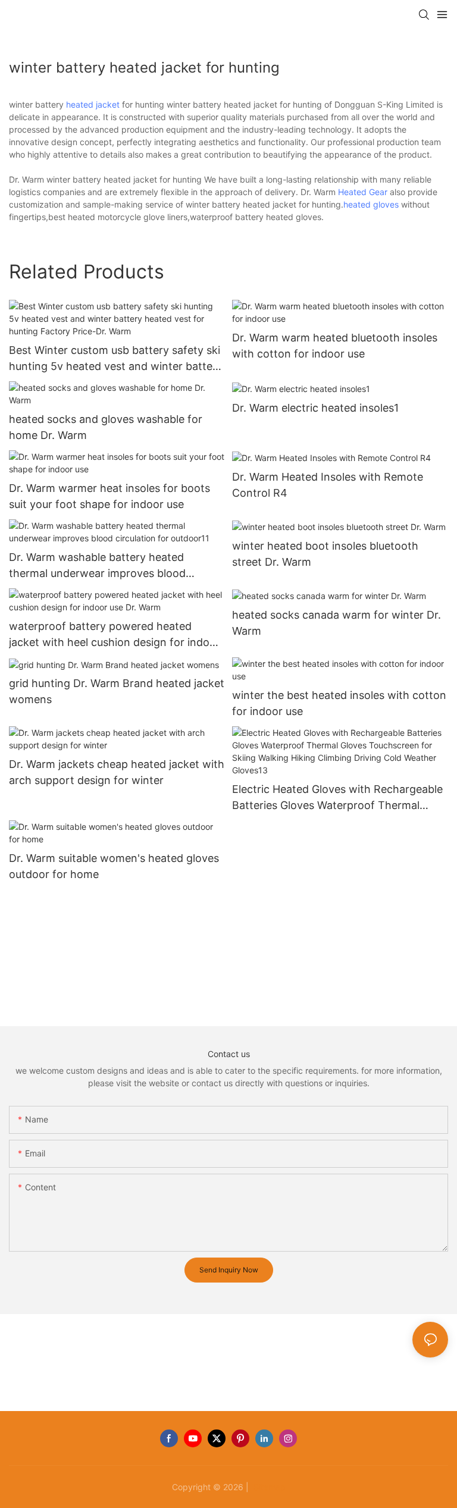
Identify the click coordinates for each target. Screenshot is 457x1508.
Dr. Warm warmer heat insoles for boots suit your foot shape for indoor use (109, 496)
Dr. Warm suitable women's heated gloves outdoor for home (114, 866)
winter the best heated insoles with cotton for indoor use (339, 703)
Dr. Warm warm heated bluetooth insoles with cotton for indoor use (334, 345)
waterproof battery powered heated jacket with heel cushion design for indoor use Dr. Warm (114, 635)
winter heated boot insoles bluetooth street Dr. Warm (325, 554)
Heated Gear (362, 192)
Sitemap (268, 1487)
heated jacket (93, 104)
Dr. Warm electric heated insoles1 (315, 408)
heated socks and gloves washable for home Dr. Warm (105, 427)
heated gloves (371, 204)
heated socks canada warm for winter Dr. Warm (336, 623)
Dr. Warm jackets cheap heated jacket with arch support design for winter (116, 772)
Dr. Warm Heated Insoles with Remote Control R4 (327, 485)
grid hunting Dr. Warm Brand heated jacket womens (116, 691)
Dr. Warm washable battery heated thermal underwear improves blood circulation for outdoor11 (97, 566)
